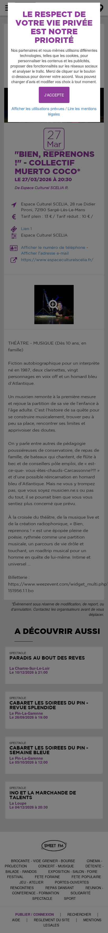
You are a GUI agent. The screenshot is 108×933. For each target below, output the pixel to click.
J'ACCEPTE (54, 95)
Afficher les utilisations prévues (38, 108)
